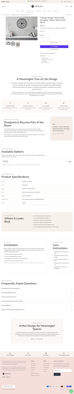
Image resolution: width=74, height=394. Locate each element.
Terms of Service (69, 389)
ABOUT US (56, 11)
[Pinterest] (8, 1)
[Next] (36, 28)
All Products (46, 367)
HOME (17, 11)
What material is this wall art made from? (10, 288)
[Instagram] (5, 1)
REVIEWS (49, 11)
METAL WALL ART (30, 11)
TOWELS (22, 11)
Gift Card (45, 369)
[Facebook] (3, 1)
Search (45, 371)
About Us (33, 367)
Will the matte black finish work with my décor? (12, 301)
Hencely (43, 31)
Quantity (42, 35)
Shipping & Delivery (35, 375)
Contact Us (33, 365)
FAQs (62, 1)
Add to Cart (54, 42)
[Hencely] (37, 6)
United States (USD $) (67, 1)
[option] (21, 28)
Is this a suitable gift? (6, 305)
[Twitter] (2, 1)
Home (3, 14)
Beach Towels (46, 363)
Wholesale (33, 363)
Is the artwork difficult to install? (8, 292)
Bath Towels (46, 365)
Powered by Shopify (11, 389)
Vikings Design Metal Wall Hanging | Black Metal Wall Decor (21, 14)
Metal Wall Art (7, 14)
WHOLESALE (38, 11)
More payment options (54, 49)
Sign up (57, 374)
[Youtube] (7, 377)
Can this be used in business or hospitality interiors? (12, 309)
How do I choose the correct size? (8, 297)
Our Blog (33, 369)
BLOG (44, 11)
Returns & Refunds (35, 373)
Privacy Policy (62, 389)
